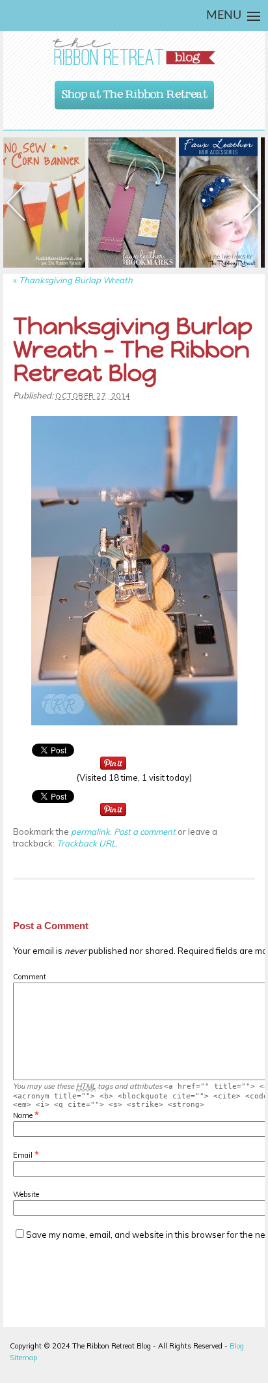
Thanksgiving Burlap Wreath (73, 280)
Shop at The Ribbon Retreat (135, 91)
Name (23, 1115)
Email (23, 1155)
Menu (223, 15)
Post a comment (145, 831)
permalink (90, 831)
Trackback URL (86, 843)
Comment (29, 976)
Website (26, 1194)
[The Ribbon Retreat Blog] (134, 52)
